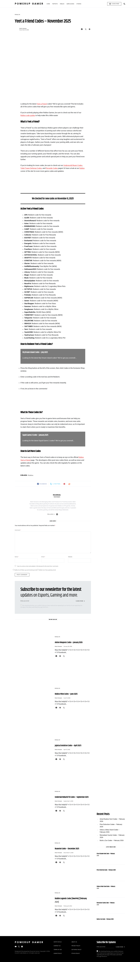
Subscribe (115, 3)
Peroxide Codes (52, 168)
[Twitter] (19, 946)
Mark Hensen (23, 28)
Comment (18, 530)
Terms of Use (58, 949)
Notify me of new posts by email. (47, 570)
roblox (30, 475)
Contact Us (57, 945)
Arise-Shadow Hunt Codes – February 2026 (112, 820)
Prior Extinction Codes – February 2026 (111, 825)
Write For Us (58, 942)
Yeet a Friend (42, 104)
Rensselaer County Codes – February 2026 (112, 836)
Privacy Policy (76, 945)
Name (17, 556)
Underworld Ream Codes (72, 165)
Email (43, 556)
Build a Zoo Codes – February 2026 (112, 840)
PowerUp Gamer (29, 3)
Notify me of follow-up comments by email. (25, 570)
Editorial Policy (76, 949)
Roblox (17, 14)
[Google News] (22, 946)
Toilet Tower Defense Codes (31, 168)
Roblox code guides (27, 115)
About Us (74, 942)
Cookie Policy (58, 953)
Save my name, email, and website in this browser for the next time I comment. (37, 566)
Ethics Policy (76, 953)
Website (70, 556)
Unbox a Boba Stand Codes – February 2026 (110, 831)
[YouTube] (15, 946)
